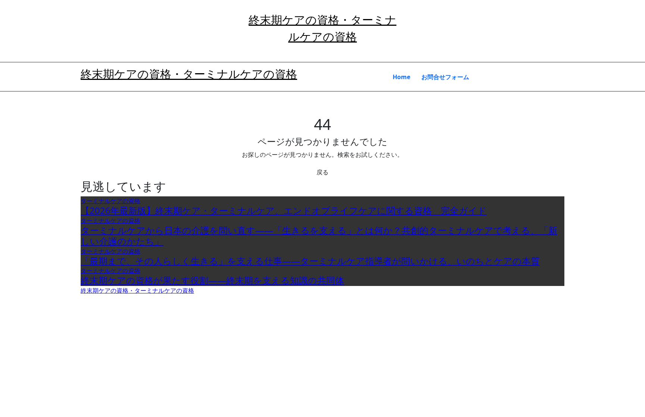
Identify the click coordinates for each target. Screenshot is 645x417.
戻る (322, 172)
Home (401, 77)
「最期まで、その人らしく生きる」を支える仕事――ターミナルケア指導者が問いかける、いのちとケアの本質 (310, 261)
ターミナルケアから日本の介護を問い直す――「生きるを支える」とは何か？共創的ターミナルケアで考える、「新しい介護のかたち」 (319, 235)
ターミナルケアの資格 (110, 201)
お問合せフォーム (445, 77)
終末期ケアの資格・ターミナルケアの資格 (189, 73)
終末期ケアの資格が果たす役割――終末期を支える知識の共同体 (212, 280)
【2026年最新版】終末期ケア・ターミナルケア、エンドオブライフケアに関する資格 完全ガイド (284, 210)
